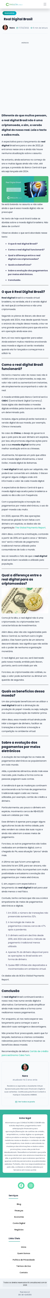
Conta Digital (19, 1223)
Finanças (19, 1210)
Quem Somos (23, 1253)
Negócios (18, 1229)
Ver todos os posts (26, 1101)
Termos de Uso (23, 1266)
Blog (19, 1204)
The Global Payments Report (30, 527)
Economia (19, 1217)
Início (23, 1247)
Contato (24, 1272)
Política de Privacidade (24, 1259)
